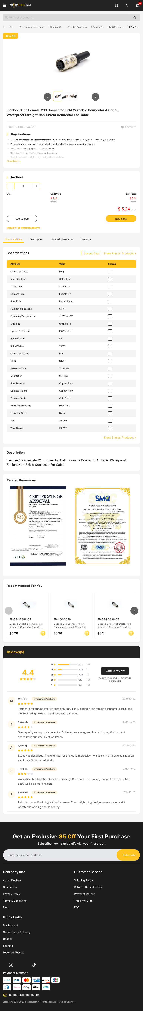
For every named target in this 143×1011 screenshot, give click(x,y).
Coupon (7, 938)
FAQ (76, 907)
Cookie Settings (67, 1002)
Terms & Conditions (14, 900)
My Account (10, 925)
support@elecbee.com (24, 994)
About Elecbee (12, 880)
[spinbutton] (23, 185)
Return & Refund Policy (88, 887)
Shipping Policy (83, 880)
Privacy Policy (11, 893)
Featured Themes (13, 952)
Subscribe (129, 855)
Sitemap (8, 945)
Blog (5, 907)
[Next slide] (95, 97)
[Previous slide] (47, 97)
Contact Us (10, 887)
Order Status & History (16, 932)
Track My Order (83, 900)
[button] (116, 5)
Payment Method (84, 893)
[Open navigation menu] (4, 5)
